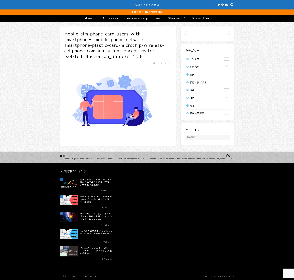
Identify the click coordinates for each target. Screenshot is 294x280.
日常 (208, 98)
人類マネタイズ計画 (147, 4)
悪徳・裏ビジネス (209, 82)
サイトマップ (178, 18)
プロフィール (112, 18)
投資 (209, 90)
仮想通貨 (208, 67)
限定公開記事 (208, 113)
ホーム (91, 18)
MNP (157, 18)
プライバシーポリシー (71, 276)
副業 (209, 74)
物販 (209, 105)
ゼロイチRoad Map (137, 18)
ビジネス (209, 59)
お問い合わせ (202, 18)
